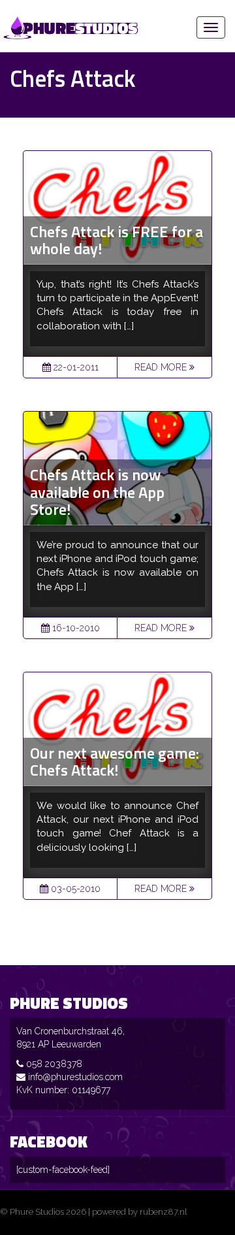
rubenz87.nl (163, 1212)
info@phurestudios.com (75, 1077)
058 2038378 (54, 1064)
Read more (161, 367)
